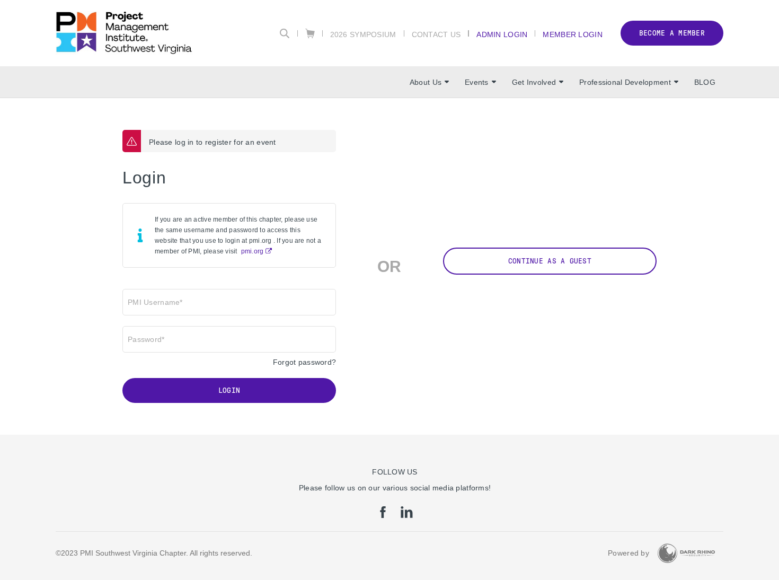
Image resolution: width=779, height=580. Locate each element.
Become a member (672, 33)
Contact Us (436, 34)
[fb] (383, 515)
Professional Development (625, 82)
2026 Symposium (363, 34)
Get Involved (534, 82)
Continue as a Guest (549, 261)
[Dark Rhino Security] (686, 553)
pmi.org (252, 251)
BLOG (704, 82)
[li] (406, 515)
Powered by (628, 553)
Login (229, 390)
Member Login (572, 34)
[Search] (284, 33)
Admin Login (501, 34)
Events (477, 82)
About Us (425, 82)
